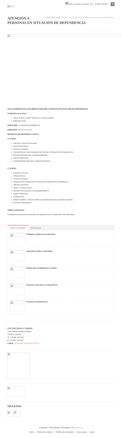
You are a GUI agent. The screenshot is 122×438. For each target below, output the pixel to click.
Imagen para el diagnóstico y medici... (42, 268)
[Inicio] (19, 6)
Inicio (64, 17)
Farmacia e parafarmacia (37, 302)
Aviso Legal (81, 432)
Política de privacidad (64, 432)
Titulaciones (18, 228)
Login (92, 432)
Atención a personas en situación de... (42, 285)
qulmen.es (78, 428)
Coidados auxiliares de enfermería (40, 234)
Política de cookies (44, 432)
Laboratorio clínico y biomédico (39, 251)
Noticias (35, 228)
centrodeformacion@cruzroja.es (27, 343)
